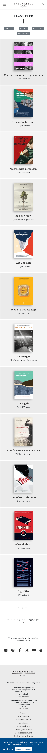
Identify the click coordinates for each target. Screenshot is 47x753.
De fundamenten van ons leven (23, 450)
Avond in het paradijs (23, 309)
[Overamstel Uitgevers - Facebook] (20, 650)
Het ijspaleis (23, 263)
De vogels (23, 403)
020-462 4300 (23, 696)
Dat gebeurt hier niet (23, 497)
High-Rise (23, 591)
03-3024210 (23, 709)
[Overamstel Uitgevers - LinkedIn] (6, 650)
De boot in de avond (23, 122)
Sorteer (8, 28)
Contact (23, 713)
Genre (23, 28)
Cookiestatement (23, 733)
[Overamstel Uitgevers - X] (27, 650)
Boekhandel (24, 716)
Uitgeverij (37, 28)
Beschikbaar (23, 34)
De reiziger (23, 356)
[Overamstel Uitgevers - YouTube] (34, 650)
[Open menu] (4, 5)
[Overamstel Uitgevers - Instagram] (13, 650)
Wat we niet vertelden (23, 169)
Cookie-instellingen (23, 736)
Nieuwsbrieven (23, 720)
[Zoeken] (43, 4)
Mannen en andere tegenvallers (23, 75)
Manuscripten (23, 726)
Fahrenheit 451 (24, 544)
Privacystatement (23, 729)
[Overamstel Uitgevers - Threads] (41, 650)
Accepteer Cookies (23, 749)
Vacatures (23, 723)
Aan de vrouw (23, 216)
